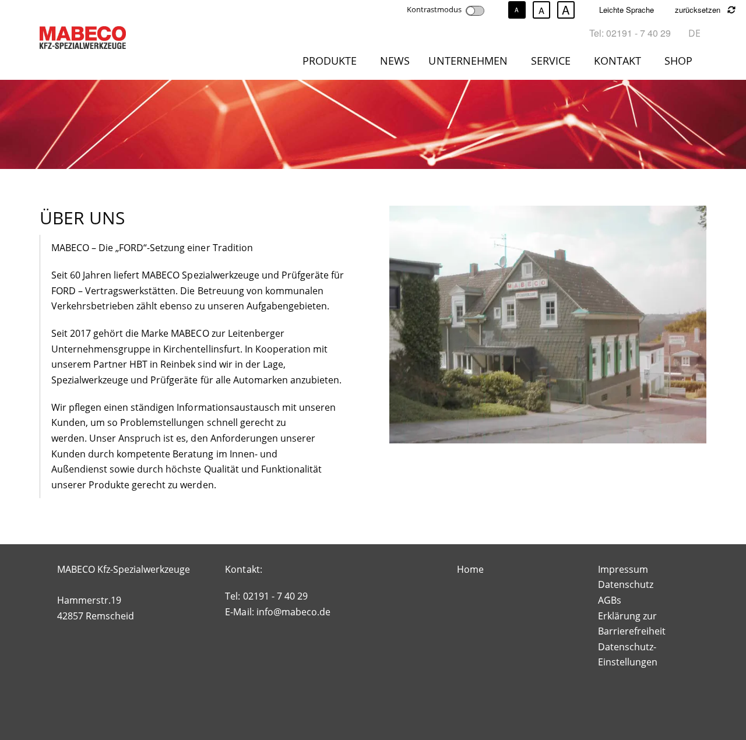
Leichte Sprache (626, 9)
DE (694, 33)
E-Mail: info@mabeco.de (277, 611)
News (395, 61)
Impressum (623, 569)
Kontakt (617, 61)
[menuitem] (332, 63)
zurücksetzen (699, 10)
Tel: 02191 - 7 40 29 (630, 33)
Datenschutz (625, 584)
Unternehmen (467, 61)
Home (470, 569)
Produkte (329, 61)
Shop (678, 61)
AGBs (609, 600)
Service (551, 61)
